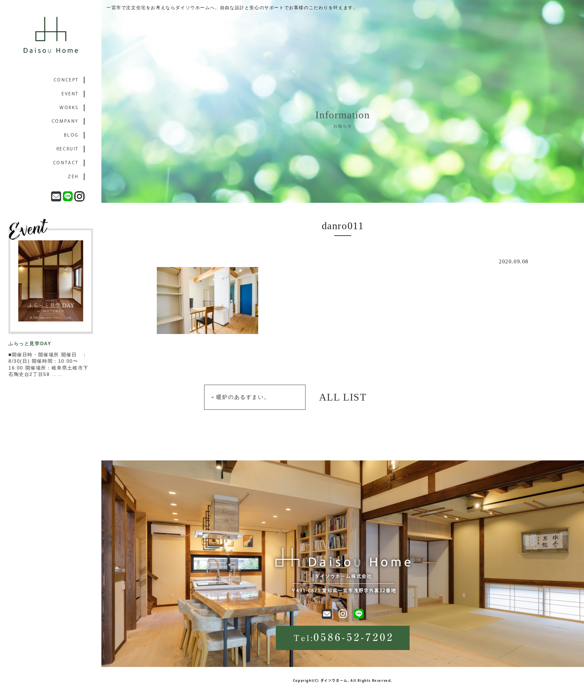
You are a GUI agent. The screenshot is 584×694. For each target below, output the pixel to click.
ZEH (73, 176)
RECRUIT (67, 149)
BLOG (71, 135)
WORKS (69, 107)
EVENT (70, 94)
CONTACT (66, 163)
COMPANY (65, 121)
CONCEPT (66, 80)
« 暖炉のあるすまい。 (240, 397)
